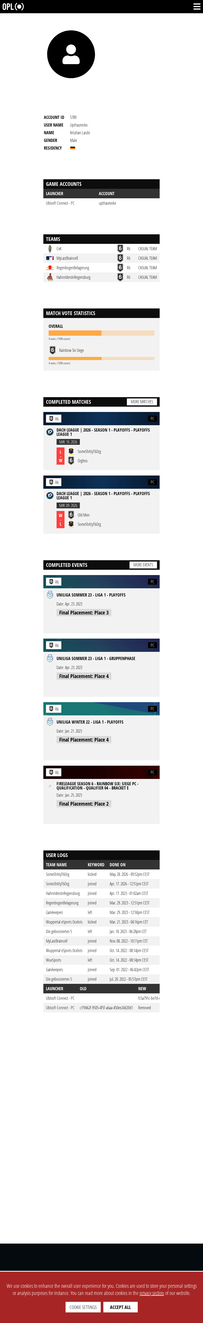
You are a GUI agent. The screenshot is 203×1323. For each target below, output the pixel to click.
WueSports (53, 960)
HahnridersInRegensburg (63, 893)
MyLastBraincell (56, 941)
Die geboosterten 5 (59, 931)
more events (143, 565)
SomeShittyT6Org (57, 874)
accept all (120, 1307)
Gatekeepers (54, 912)
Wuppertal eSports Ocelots (64, 922)
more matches (142, 402)
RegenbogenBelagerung (62, 903)
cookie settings (83, 1307)
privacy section (152, 1293)
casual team (147, 249)
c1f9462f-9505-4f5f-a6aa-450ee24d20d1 (106, 1008)
